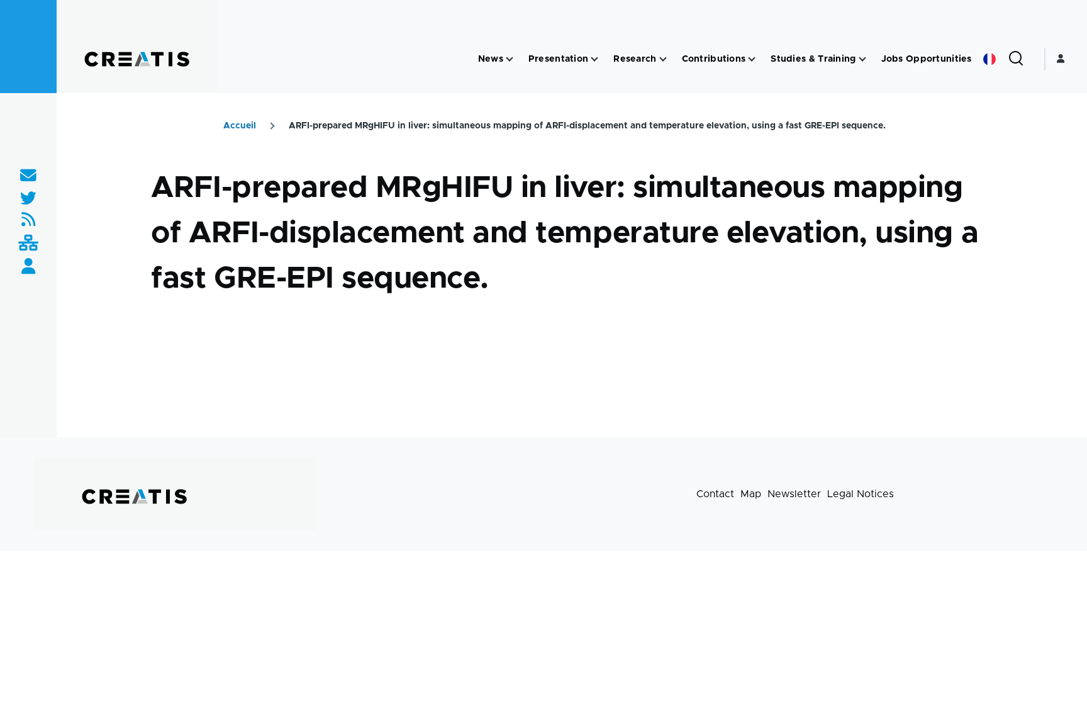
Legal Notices (860, 494)
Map (750, 494)
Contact (715, 494)
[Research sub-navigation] (663, 59)
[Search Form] (1016, 59)
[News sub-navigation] (509, 59)
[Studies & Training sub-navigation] (862, 59)
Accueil (239, 125)
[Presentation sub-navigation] (594, 59)
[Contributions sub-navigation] (751, 59)
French (989, 59)
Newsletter (794, 494)
